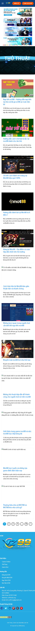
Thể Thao (4, 564)
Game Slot (5, 567)
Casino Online (6, 562)
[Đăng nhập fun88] (17, 41)
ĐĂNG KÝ (16, 3)
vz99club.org (21, 625)
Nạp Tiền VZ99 (6, 580)
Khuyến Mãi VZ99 (7, 577)
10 (26, 524)
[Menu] (2, 3)
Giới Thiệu (9, 622)
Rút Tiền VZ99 (6, 583)
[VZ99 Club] (8, 3)
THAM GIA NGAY (27, 3)
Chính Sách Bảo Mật (18, 622)
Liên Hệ (26, 622)
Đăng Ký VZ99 (6, 575)
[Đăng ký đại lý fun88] (17, 12)
